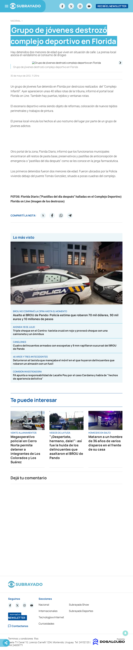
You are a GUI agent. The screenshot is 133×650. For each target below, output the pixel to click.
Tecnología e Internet (51, 617)
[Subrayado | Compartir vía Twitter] (43, 215)
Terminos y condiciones (21, 638)
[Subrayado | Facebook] (62, 6)
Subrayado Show (79, 604)
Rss (36, 638)
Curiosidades (46, 623)
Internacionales (48, 611)
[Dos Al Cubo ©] (109, 644)
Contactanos (20, 626)
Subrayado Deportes (81, 611)
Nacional (16, 21)
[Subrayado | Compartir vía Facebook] (52, 215)
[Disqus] (66, 528)
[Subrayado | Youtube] (89, 6)
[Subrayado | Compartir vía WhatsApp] (61, 215)
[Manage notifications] (125, 633)
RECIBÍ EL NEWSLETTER (112, 6)
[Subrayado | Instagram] (80, 6)
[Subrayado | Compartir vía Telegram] (70, 215)
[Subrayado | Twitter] (71, 6)
